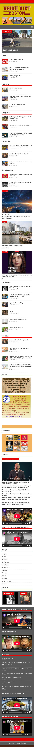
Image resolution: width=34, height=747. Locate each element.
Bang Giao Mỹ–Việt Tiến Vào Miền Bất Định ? (20, 125)
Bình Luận (4, 570)
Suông (11, 311)
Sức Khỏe (4, 578)
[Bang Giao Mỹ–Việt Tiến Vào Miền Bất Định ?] (5, 126)
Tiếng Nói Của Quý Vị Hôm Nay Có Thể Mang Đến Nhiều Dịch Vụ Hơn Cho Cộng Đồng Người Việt (20, 366)
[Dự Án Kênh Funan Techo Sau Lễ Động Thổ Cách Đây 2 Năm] (5, 98)
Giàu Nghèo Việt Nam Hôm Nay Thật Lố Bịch (12, 245)
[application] (17, 516)
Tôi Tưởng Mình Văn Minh (15, 88)
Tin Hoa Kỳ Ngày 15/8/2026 (16, 59)
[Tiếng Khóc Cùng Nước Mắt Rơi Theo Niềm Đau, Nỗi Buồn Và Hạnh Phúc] (5, 296)
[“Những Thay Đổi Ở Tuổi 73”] (5, 329)
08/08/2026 (13, 359)
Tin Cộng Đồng (6, 141)
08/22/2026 (13, 90)
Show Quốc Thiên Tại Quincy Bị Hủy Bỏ (18, 153)
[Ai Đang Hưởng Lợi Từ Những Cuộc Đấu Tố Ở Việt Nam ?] (5, 184)
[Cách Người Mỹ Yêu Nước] (5, 77)
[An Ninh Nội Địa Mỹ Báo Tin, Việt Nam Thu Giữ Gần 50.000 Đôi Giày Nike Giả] (5, 135)
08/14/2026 (13, 77)
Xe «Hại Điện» (5, 247)
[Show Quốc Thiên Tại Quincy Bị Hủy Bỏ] (5, 155)
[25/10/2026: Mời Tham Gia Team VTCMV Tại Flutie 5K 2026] (5, 349)
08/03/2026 (13, 329)
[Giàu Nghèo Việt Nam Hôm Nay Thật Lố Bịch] (17, 232)
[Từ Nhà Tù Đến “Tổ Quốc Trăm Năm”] (5, 321)
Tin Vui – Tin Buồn (6, 581)
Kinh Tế (4, 575)
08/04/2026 (13, 106)
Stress (3, 279)
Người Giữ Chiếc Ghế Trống (16, 303)
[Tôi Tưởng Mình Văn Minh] (5, 89)
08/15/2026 (13, 71)
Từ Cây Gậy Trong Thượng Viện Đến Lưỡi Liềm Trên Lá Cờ (16, 668)
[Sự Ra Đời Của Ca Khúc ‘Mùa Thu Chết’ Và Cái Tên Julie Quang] (5, 288)
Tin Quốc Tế (5, 84)
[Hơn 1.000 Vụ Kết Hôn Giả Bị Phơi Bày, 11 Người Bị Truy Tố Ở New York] (5, 69)
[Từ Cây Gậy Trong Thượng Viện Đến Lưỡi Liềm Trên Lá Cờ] (5, 176)
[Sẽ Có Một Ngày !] (17, 201)
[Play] (4, 523)
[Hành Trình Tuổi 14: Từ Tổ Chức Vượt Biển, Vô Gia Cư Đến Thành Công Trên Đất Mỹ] (5, 147)
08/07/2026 (13, 99)
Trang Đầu (4, 554)
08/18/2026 (13, 61)
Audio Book (5, 454)
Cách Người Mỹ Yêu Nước (15, 76)
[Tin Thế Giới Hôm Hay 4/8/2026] (5, 106)
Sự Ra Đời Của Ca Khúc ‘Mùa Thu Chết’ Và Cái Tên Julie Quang (17, 673)
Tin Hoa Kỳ (5, 55)
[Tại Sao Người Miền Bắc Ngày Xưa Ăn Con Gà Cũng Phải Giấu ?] (5, 118)
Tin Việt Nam (5, 113)
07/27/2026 (13, 136)
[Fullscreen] (30, 523)
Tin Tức (4, 556)
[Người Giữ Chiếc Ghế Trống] (5, 304)
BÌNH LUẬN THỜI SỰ (7, 170)
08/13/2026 (13, 120)
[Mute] (27, 523)
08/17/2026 (13, 351)
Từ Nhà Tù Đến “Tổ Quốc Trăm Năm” (18, 319)
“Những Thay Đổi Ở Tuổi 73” (16, 327)
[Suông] (5, 312)
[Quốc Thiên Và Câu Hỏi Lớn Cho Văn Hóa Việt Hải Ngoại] (5, 163)
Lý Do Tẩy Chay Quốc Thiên (16, 50)
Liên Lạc (4, 584)
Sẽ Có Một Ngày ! (6, 214)
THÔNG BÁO (5, 336)
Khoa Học (4, 573)
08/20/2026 (13, 155)
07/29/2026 (13, 127)
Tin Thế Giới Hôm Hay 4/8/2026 (17, 104)
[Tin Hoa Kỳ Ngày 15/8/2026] (5, 61)
